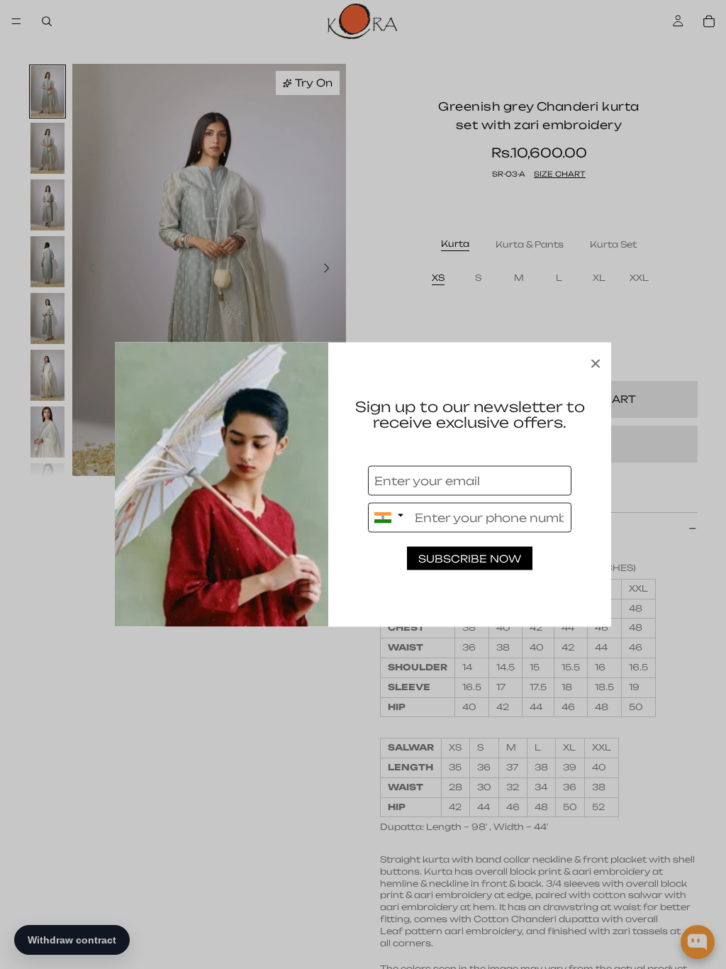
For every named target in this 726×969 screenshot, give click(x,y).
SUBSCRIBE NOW (469, 559)
